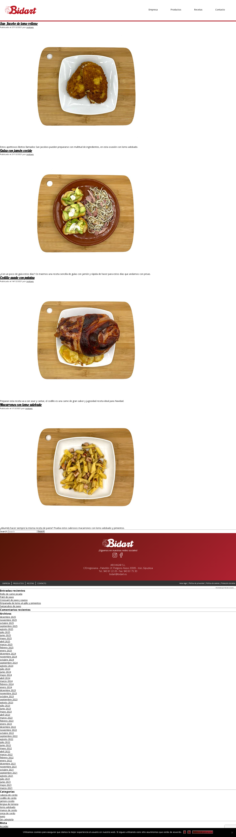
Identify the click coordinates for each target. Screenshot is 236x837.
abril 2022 (5, 751)
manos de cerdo (8, 810)
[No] (232, 832)
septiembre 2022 (8, 736)
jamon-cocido (7, 801)
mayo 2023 (6, 711)
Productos (176, 3)
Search (3, 531)
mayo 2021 (6, 785)
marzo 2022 (6, 754)
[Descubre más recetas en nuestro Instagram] (115, 557)
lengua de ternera (9, 804)
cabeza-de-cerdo (8, 794)
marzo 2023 (6, 717)
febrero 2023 (6, 720)
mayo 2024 (6, 675)
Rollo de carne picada (11, 593)
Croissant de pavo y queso (14, 600)
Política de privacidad (196, 583)
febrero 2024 (6, 684)
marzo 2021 (6, 788)
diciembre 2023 (8, 690)
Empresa (153, 3)
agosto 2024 (6, 665)
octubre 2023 (7, 696)
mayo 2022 (6, 748)
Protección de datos (228, 583)
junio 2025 (5, 635)
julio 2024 (5, 668)
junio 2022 (5, 745)
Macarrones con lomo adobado (21, 404)
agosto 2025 (6, 629)
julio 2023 (5, 705)
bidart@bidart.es (118, 574)
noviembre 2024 (8, 656)
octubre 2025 (7, 623)
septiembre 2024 (8, 662)
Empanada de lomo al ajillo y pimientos (20, 603)
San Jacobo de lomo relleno (19, 23)
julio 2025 (5, 632)
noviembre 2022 (8, 730)
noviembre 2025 (8, 620)
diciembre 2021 (8, 763)
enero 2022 (6, 760)
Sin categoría (6, 819)
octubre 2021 (7, 769)
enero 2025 (6, 650)
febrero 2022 (6, 757)
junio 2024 (5, 671)
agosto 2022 (6, 739)
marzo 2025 (6, 644)
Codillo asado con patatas (17, 277)
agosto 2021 (6, 775)
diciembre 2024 (8, 653)
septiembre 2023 (8, 699)
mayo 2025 (6, 638)
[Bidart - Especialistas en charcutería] (21, 14)
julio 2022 (5, 742)
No (189, 832)
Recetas (198, 3)
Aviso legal (183, 583)
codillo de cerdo (8, 798)
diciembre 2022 (8, 726)
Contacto (220, 3)
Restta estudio (229, 588)
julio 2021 (5, 778)
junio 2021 (5, 781)
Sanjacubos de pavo (10, 606)
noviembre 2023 (8, 693)
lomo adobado (7, 807)
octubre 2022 (7, 733)
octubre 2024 (7, 659)
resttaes (30, 27)
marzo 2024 (6, 681)
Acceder (4, 826)
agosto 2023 (6, 702)
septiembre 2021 (8, 772)
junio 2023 (5, 708)
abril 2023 (5, 714)
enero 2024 (6, 687)
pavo (2, 816)
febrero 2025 (6, 647)
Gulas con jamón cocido (16, 150)
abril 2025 (5, 641)
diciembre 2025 (8, 616)
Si (185, 832)
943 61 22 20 (110, 571)
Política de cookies (212, 583)
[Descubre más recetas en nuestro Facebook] (121, 557)
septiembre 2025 (8, 626)
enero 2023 (6, 723)
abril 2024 (5, 678)
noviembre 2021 (8, 766)
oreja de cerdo (7, 813)
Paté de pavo (7, 597)
